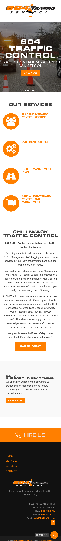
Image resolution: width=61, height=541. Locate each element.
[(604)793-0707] (54, 535)
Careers (11, 466)
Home (9, 456)
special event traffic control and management (37, 199)
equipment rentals (35, 142)
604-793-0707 (48, 511)
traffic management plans (36, 171)
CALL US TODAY (30, 346)
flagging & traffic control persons (35, 116)
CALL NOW (31, 72)
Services (12, 461)
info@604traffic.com (44, 518)
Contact (11, 471)
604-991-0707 (48, 515)
